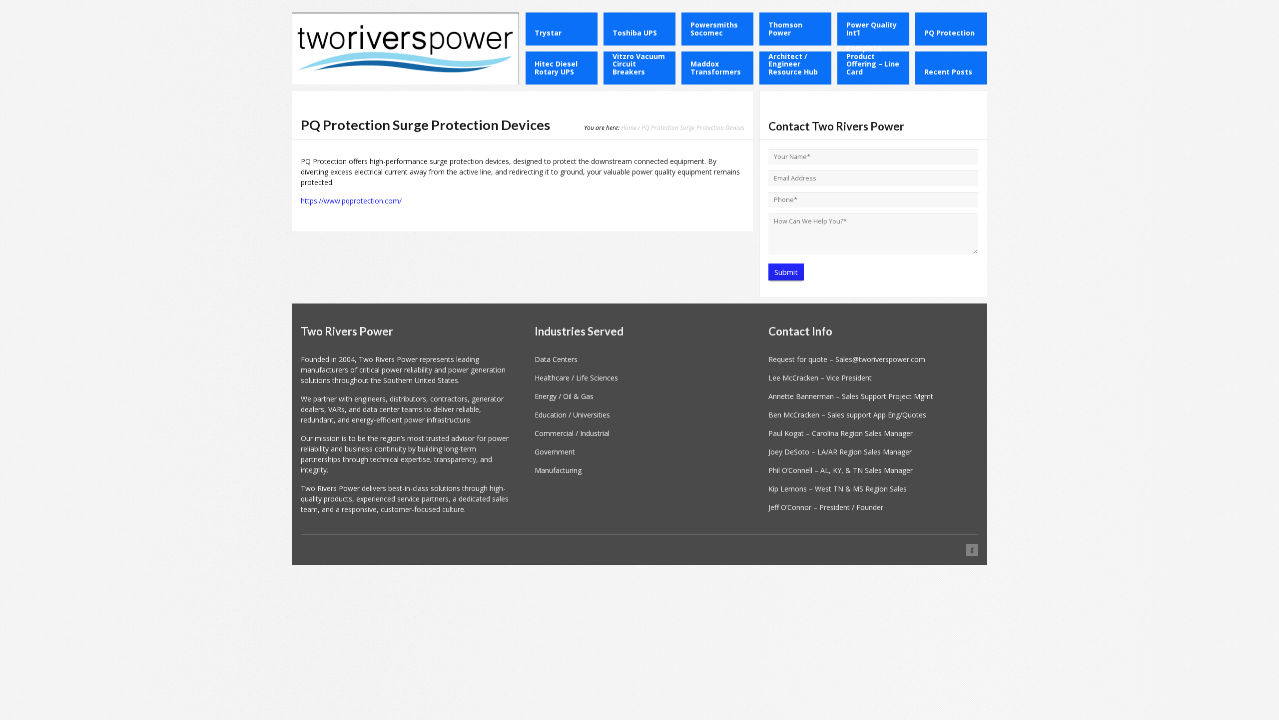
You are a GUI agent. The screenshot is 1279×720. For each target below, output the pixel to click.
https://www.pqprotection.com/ (351, 201)
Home (629, 128)
